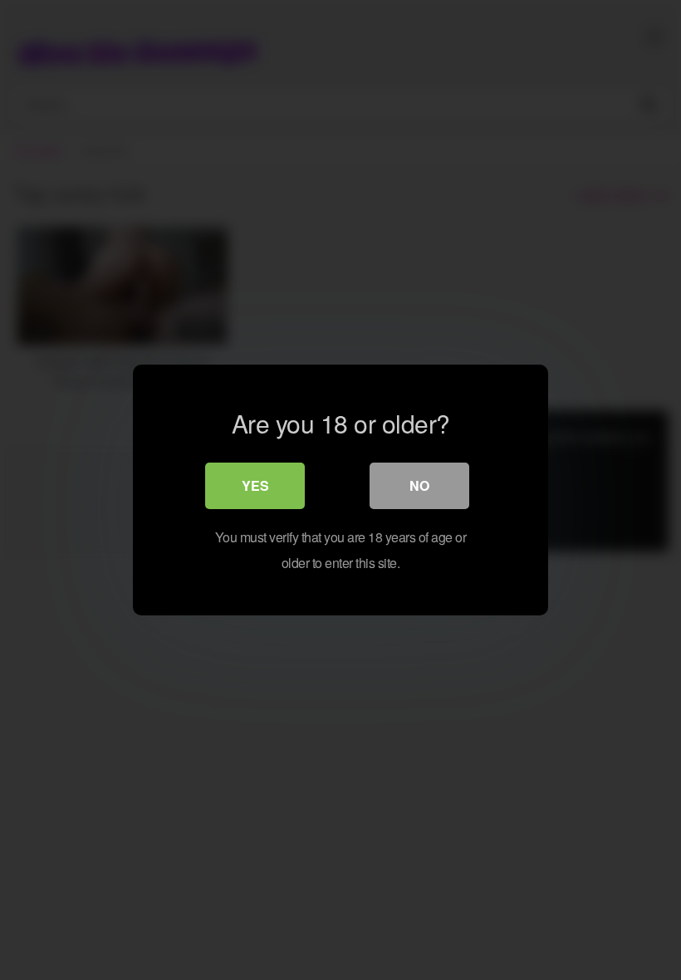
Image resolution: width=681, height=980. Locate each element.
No (419, 485)
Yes (255, 485)
